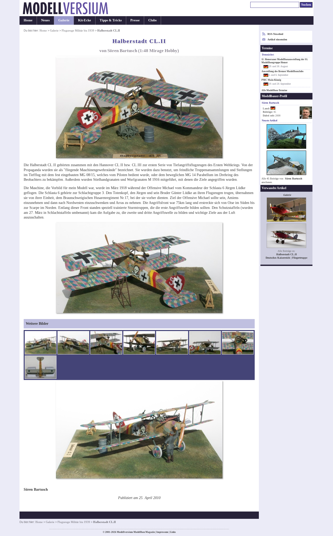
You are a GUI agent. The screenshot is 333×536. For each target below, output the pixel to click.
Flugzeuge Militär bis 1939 (78, 30)
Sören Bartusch (293, 178)
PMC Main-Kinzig (271, 80)
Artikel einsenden (277, 39)
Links (173, 532)
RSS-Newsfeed (275, 34)
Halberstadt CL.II (286, 254)
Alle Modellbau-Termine (274, 90)
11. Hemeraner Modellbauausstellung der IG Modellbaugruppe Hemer (284, 61)
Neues (45, 20)
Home (28, 20)
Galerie (63, 20)
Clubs (152, 20)
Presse (135, 20)
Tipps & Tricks (111, 20)
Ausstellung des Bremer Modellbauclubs (282, 71)
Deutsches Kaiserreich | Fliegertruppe (286, 257)
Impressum (162, 532)
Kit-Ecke (84, 20)
